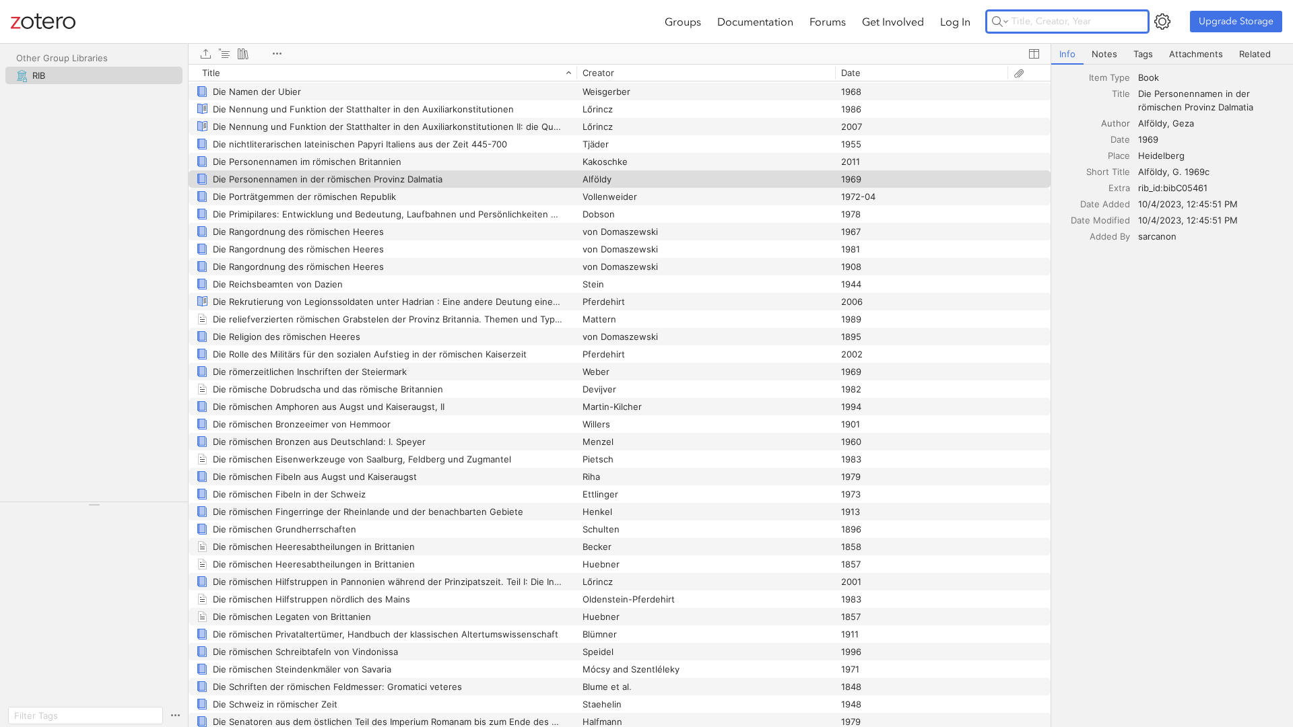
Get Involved (893, 21)
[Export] (205, 54)
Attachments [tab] (1196, 53)
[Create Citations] (224, 54)
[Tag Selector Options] (175, 715)
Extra (1119, 187)
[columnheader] (382, 73)
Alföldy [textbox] (1152, 123)
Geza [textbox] (1183, 123)
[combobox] (1211, 77)
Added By (1110, 236)
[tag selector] (94, 509)
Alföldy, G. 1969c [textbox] (1173, 171)
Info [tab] (1067, 53)
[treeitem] (94, 75)
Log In (955, 21)
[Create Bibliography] (243, 54)
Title (1121, 93)
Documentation (755, 21)
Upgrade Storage (1236, 21)
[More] (277, 54)
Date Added (1105, 204)
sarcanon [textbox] (1157, 236)
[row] (620, 72)
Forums (827, 21)
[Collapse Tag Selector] (94, 505)
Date (1120, 139)
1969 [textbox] (1148, 139)
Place (1119, 155)
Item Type (1109, 77)
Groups (683, 21)
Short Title (1108, 171)
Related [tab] (1255, 53)
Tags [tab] (1143, 53)
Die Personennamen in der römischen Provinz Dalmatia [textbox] (1195, 100)
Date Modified (1100, 220)
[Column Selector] (1033, 54)
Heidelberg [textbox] (1161, 155)
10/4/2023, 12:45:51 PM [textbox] (1188, 204)
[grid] (620, 395)
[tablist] (1172, 54)
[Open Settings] (1162, 21)
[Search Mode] (1000, 21)
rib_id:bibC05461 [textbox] (1172, 187)
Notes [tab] (1104, 53)
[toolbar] (620, 54)
